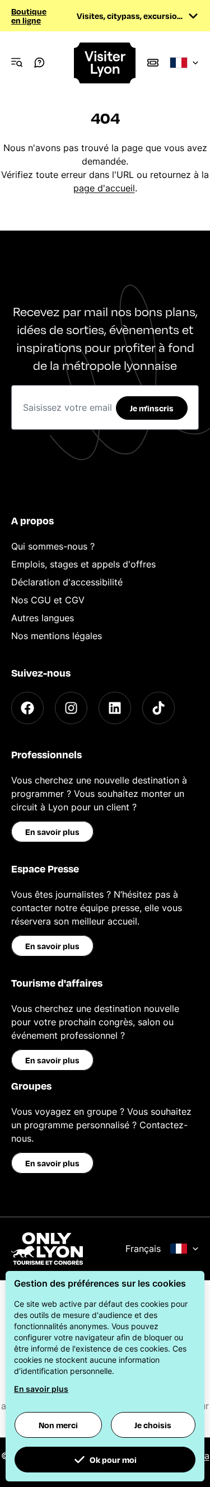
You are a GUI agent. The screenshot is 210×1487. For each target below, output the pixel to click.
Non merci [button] (58, 1424)
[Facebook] (27, 708)
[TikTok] (158, 708)
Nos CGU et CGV (48, 600)
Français (143, 1248)
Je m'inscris (152, 408)
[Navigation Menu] (16, 62)
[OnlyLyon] (47, 1248)
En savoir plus (52, 831)
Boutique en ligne (28, 16)
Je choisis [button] (152, 1424)
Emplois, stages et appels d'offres (83, 564)
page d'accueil (104, 188)
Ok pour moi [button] (113, 1459)
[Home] (105, 63)
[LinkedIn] (115, 708)
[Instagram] (71, 708)
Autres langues (42, 617)
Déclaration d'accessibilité (67, 582)
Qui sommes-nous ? (53, 546)
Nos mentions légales (56, 635)
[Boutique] (152, 62)
